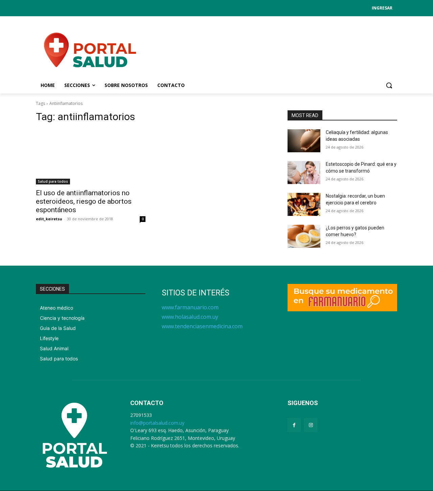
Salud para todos (53, 181)
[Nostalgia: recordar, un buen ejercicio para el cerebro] (304, 204)
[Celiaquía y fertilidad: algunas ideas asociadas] (304, 140)
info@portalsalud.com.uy (157, 423)
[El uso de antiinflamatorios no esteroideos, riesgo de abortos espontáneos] (90, 157)
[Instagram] (310, 424)
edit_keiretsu (49, 218)
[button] (389, 85)
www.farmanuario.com (190, 307)
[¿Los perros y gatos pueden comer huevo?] (304, 236)
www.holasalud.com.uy (190, 316)
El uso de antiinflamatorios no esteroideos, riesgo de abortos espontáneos (84, 201)
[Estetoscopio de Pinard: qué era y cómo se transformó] (304, 172)
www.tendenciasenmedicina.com (202, 326)
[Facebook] (294, 424)
